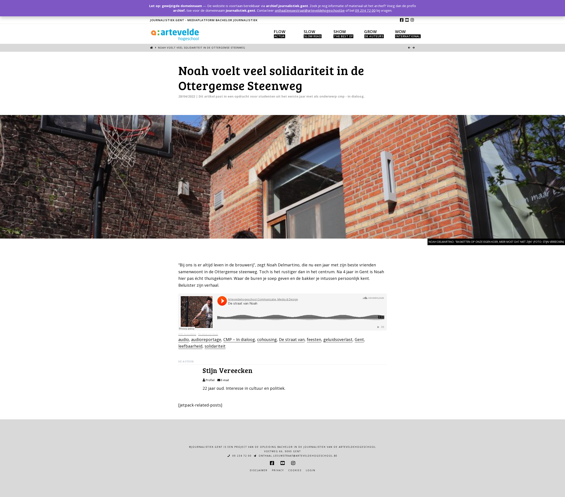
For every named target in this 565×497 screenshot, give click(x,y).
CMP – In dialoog (239, 339)
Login (310, 470)
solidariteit (215, 346)
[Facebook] (401, 19)
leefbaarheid (190, 346)
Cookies (294, 470)
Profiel (210, 380)
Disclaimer (258, 470)
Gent (359, 339)
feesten (314, 339)
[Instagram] (412, 19)
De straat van (292, 339)
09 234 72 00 (241, 455)
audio (183, 339)
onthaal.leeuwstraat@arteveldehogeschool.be (297, 455)
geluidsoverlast (337, 339)
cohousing (267, 339)
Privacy (278, 470)
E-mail (224, 380)
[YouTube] (407, 19)
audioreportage (206, 339)
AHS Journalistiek (187, 334)
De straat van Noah (208, 334)
